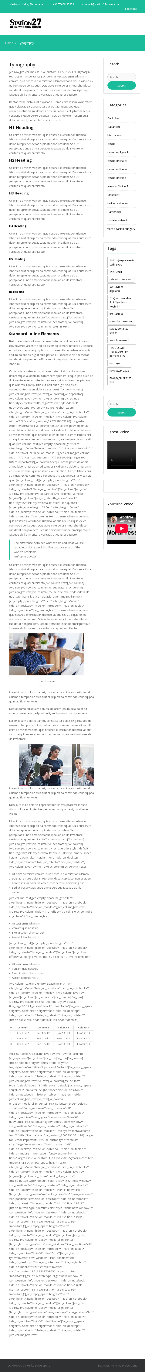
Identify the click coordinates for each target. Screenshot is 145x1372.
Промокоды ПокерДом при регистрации (119, 352)
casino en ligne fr (118, 152)
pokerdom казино (121, 321)
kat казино (116, 314)
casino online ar (117, 169)
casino (111, 144)
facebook (131, 9)
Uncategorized (117, 220)
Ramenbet (114, 212)
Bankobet (113, 118)
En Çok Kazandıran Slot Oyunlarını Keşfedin (121, 302)
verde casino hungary (121, 229)
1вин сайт (116, 272)
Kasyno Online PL (118, 186)
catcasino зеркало (121, 279)
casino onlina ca (117, 161)
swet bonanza (118, 340)
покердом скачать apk (121, 380)
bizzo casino (115, 135)
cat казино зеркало (116, 289)
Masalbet (113, 195)
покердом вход (119, 370)
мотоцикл (116, 363)
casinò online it (116, 178)
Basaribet (113, 127)
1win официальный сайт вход (122, 262)
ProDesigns (129, 1365)
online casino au (117, 203)
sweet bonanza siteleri (119, 330)
